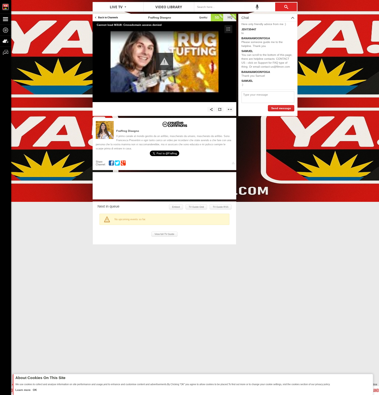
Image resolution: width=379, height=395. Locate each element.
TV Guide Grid (196, 207)
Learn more (23, 389)
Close (375, 384)
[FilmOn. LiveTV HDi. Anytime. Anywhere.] (5, 6)
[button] (228, 29)
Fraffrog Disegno (127, 130)
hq (230, 17)
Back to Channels (108, 17)
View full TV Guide (164, 234)
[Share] (211, 109)
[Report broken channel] (233, 163)
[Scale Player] (229, 109)
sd (217, 17)
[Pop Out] (220, 109)
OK (34, 389)
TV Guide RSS (220, 207)
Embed (176, 207)
